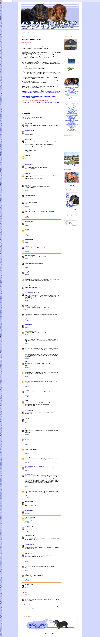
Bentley (26, 115)
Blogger (54, 633)
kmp (26, 262)
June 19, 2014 (27, 126)
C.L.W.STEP (27, 194)
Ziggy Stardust (27, 553)
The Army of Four (28, 526)
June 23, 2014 (27, 587)
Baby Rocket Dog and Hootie (30, 574)
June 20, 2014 (27, 309)
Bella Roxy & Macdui (29, 130)
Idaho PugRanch (28, 271)
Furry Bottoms (27, 584)
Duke (26, 390)
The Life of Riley (28, 410)
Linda (26, 229)
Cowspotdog (27, 457)
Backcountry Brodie (28, 535)
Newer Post (24, 606)
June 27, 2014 (27, 602)
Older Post (59, 606)
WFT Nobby (27, 347)
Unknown (27, 155)
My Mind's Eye (27, 428)
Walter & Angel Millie (29, 255)
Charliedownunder (28, 544)
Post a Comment (27, 604)
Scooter (26, 313)
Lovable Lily (27, 139)
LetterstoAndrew (28, 501)
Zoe (25, 437)
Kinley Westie (27, 324)
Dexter (26, 418)
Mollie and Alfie (28, 365)
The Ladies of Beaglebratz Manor (31, 292)
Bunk (26, 246)
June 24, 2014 (27, 594)
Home (42, 606)
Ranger (26, 200)
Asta (26, 400)
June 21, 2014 (27, 580)
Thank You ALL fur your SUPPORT (30, 108)
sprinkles (26, 277)
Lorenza (26, 183)
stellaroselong (27, 221)
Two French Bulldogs (29, 517)
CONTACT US (31, 32)
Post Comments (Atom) (31, 608)
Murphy (26, 209)
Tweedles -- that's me (29, 565)
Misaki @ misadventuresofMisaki (31, 591)
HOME (24, 32)
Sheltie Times (27, 123)
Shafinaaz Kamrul (28, 239)
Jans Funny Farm (28, 510)
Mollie (26, 361)
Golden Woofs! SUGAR (29, 331)
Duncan (26, 285)
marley (26, 597)
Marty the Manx (28, 164)
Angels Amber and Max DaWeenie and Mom (33, 466)
